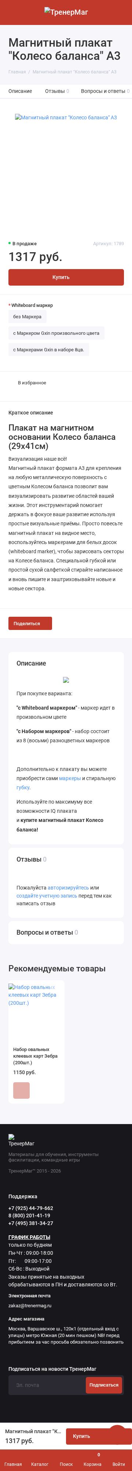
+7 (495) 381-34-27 (30, 1223)
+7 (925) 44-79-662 (30, 1208)
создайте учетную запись (46, 896)
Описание (20, 91)
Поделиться (27, 623)
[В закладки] (54, 989)
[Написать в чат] (117, 1435)
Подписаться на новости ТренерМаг (52, 1369)
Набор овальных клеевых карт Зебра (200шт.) (35, 1056)
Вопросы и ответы (105, 91)
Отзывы (57, 91)
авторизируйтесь (68, 888)
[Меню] (12, 12)
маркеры (70, 778)
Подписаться (103, 1385)
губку (22, 787)
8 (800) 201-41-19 (29, 1215)
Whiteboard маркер (32, 305)
